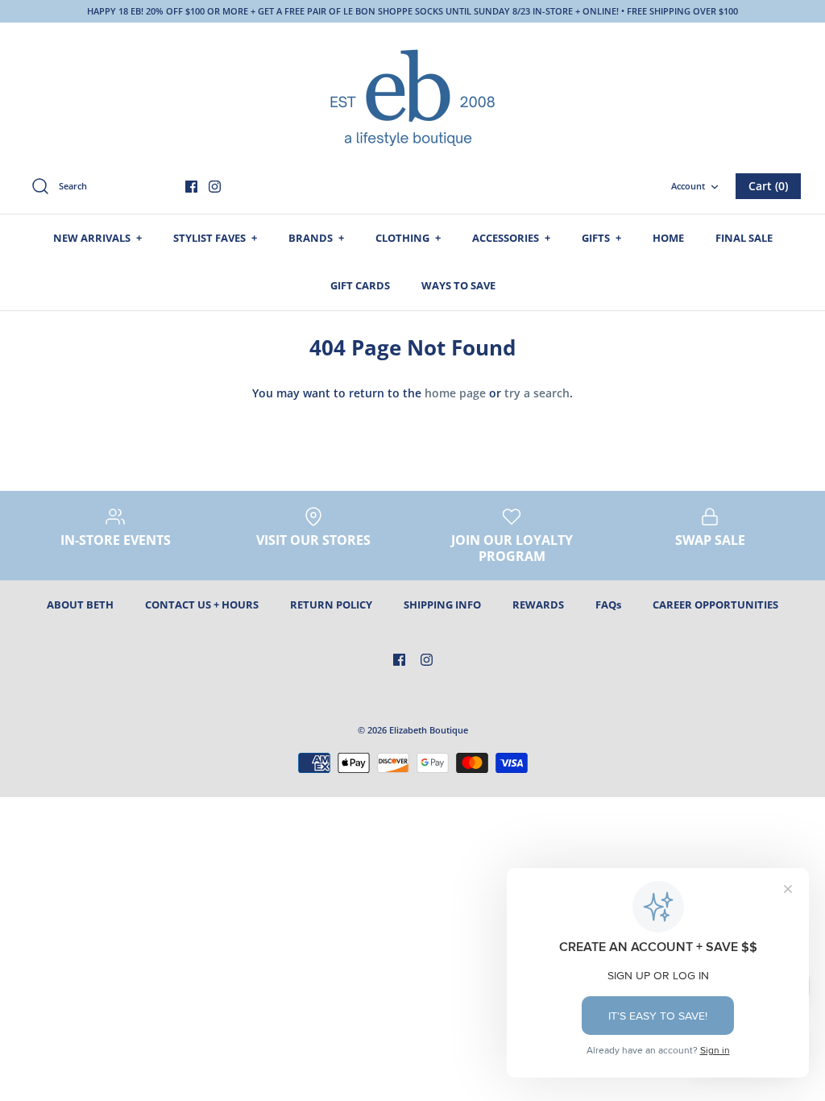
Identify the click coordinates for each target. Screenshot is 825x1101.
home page (455, 393)
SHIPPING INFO (442, 604)
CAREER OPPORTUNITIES (715, 604)
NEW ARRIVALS (97, 238)
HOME (668, 238)
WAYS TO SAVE (458, 285)
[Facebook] (191, 187)
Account (688, 186)
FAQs (608, 604)
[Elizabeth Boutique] (412, 96)
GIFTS (601, 238)
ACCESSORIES (511, 238)
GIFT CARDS (360, 285)
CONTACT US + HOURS (202, 604)
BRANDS (316, 238)
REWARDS (538, 604)
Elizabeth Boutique (428, 730)
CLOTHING (408, 238)
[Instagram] (215, 187)
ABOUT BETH (80, 604)
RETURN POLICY (331, 604)
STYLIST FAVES (215, 238)
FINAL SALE (744, 238)
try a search (537, 393)
